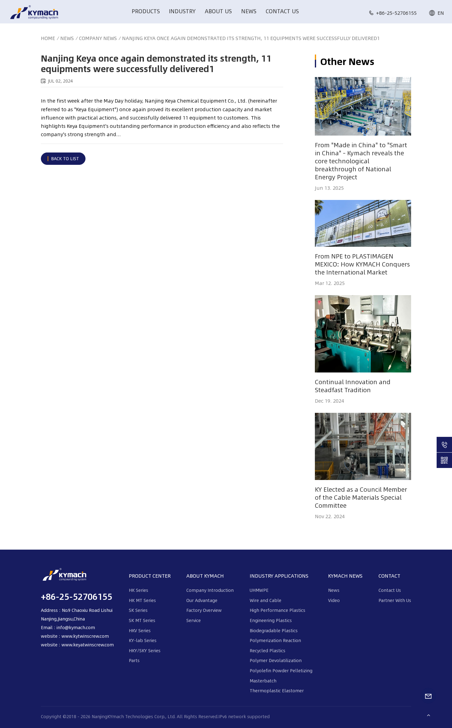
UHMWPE (259, 590)
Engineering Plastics (271, 620)
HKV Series (140, 630)
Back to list (65, 158)
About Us (218, 11)
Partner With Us (395, 600)
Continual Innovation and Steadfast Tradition (353, 386)
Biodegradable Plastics (274, 630)
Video (334, 600)
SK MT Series (142, 620)
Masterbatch (263, 680)
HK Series (138, 590)
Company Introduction (210, 590)
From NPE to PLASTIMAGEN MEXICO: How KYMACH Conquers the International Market (362, 264)
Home (48, 38)
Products (146, 11)
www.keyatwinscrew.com (87, 644)
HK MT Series (142, 600)
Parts (134, 660)
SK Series (138, 610)
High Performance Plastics (277, 610)
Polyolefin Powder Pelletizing (281, 670)
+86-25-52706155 (396, 13)
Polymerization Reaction (275, 640)
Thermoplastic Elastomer (277, 690)
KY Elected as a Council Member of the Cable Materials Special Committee (361, 497)
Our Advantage (201, 600)
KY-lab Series (143, 640)
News (248, 11)
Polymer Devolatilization (276, 660)
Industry (182, 11)
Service (193, 620)
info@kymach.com (76, 627)
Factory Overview (204, 610)
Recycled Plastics (267, 650)
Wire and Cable (265, 600)
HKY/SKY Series (145, 650)
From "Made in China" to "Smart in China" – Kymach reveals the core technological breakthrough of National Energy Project (361, 161)
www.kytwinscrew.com (85, 635)
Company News (98, 38)
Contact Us (282, 11)
